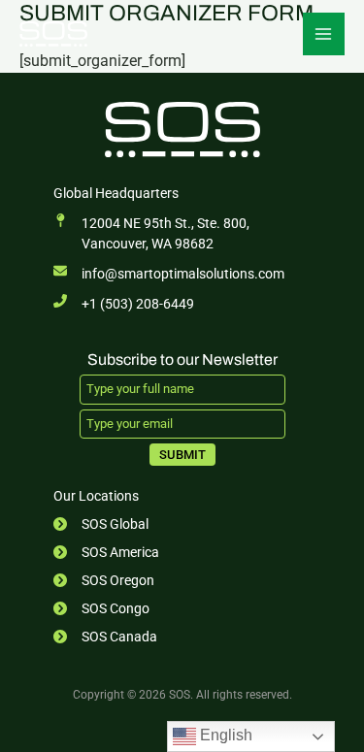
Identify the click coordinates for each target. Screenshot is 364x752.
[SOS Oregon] (103, 581)
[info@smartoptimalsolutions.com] (168, 274)
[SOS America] (106, 552)
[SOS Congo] (101, 609)
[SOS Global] (101, 524)
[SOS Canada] (105, 637)
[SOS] (53, 33)
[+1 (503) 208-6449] (123, 304)
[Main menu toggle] (324, 33)
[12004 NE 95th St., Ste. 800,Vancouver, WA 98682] (151, 233)
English (224, 735)
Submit (182, 454)
